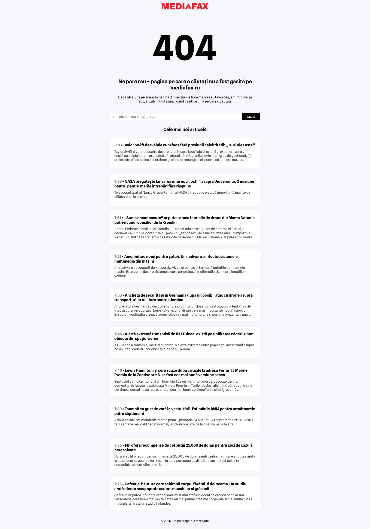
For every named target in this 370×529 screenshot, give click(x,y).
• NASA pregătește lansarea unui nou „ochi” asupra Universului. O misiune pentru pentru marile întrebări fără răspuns (184, 183)
